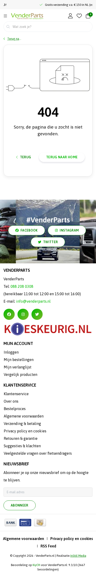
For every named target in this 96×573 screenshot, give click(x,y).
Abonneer (19, 505)
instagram (69, 230)
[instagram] (23, 314)
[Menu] (5, 16)
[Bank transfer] (11, 522)
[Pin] (25, 522)
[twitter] (37, 314)
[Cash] (40, 522)
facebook (29, 230)
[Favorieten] (79, 16)
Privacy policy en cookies (71, 539)
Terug (25, 157)
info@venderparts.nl (33, 301)
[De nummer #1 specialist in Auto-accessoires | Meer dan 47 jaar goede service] (27, 16)
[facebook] (9, 314)
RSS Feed (48, 546)
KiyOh (36, 565)
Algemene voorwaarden (23, 539)
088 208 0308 (21, 286)
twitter (50, 242)
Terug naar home (62, 157)
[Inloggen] (70, 16)
